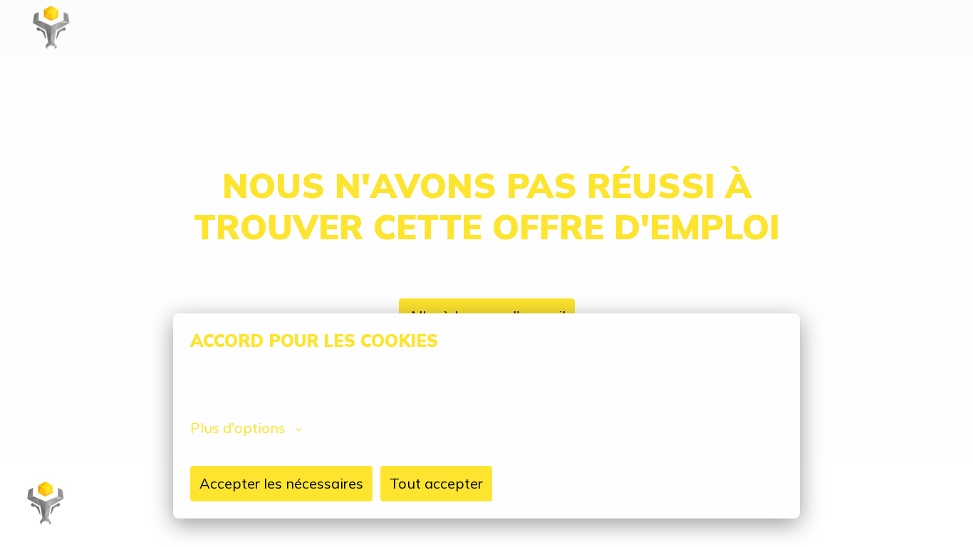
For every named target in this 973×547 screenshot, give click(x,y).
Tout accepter (436, 483)
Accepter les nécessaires (281, 483)
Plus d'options (238, 428)
